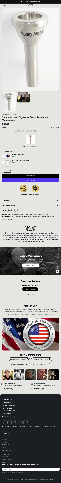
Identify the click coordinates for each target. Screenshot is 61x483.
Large (11, 217)
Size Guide (54, 127)
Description (30, 200)
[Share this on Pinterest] (14, 210)
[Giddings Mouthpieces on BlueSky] (23, 422)
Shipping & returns (30, 205)
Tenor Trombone (34, 214)
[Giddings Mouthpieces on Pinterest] (11, 422)
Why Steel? (5, 439)
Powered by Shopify (25, 479)
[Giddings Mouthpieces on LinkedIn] (19, 422)
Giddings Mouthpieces (9, 114)
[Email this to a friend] (17, 210)
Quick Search (5, 444)
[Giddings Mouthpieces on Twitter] (3, 422)
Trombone (44, 214)
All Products (15, 214)
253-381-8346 (8, 414)
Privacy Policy (5, 454)
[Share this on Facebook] (11, 210)
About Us (4, 436)
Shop (3, 462)
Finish (4, 127)
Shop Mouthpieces (30, 265)
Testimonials (5, 442)
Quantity (5, 167)
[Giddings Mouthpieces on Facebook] (7, 422)
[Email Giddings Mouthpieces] (27, 422)
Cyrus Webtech (50, 479)
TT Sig (52, 217)
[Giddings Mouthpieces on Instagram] (15, 422)
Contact (4, 447)
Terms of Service (6, 459)
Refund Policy (5, 457)
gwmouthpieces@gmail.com (12, 417)
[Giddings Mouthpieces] (30, 5)
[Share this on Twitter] (8, 210)
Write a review (30, 289)
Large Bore (18, 217)
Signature (24, 214)
